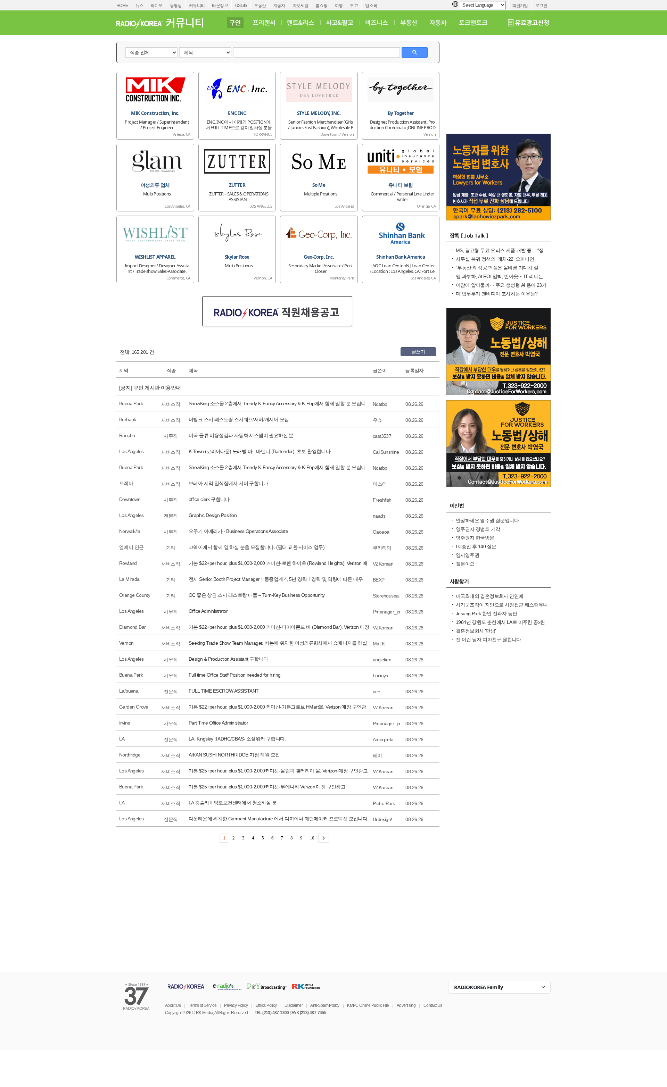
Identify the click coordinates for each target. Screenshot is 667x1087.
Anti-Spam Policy (324, 1005)
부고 (354, 5)
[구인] (235, 22)
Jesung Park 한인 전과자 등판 (486, 613)
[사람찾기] (498, 583)
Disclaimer (294, 1005)
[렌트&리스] (300, 22)
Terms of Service (202, 1005)
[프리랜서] (264, 22)
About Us (173, 1005)
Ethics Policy (266, 1005)
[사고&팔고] (339, 22)
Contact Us (432, 1005)
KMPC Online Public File (368, 1005)
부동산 (260, 5)
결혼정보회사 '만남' (476, 631)
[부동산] (408, 22)
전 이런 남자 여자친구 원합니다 (488, 639)
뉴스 (139, 5)
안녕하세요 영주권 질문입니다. (488, 520)
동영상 (176, 5)
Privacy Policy (236, 1005)
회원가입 (520, 5)
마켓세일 (300, 5)
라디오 (156, 5)
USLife (241, 5)
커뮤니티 (197, 5)
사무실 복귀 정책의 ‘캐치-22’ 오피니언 (495, 259)
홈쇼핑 (321, 5)
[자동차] (438, 22)
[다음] (323, 838)
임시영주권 (467, 555)
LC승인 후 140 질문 (476, 546)
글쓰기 (418, 351)
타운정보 (220, 5)
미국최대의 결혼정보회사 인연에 (489, 596)
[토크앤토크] (473, 22)
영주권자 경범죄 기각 (478, 529)
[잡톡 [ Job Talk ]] (498, 237)
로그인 (541, 5)
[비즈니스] (377, 22)
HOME (122, 5)
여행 (339, 5)
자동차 (279, 5)
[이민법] (498, 507)
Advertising (406, 1005)
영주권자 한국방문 (475, 538)
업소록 (371, 5)
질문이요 (465, 564)
